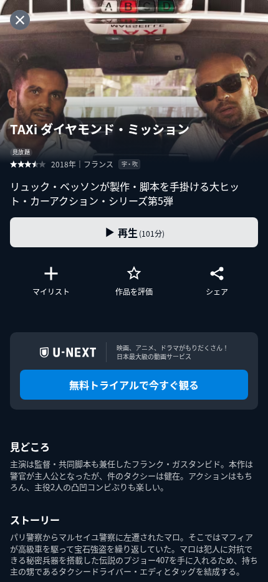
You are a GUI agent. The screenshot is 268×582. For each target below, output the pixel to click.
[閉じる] (20, 20)
